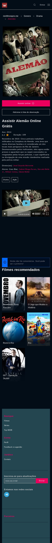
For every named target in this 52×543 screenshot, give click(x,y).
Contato (7, 459)
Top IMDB (8, 430)
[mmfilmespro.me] (5, 5)
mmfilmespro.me (10, 16)
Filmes (7, 421)
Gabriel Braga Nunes (27, 169)
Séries (6, 425)
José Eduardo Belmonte (23, 166)
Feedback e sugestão (13, 447)
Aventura (7, 338)
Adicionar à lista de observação (26, 112)
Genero (27, 16)
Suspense (13, 300)
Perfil (6, 442)
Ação (15, 180)
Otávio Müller (24, 172)
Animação (32, 338)
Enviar (42, 481)
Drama (39, 16)
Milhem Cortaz (11, 172)
